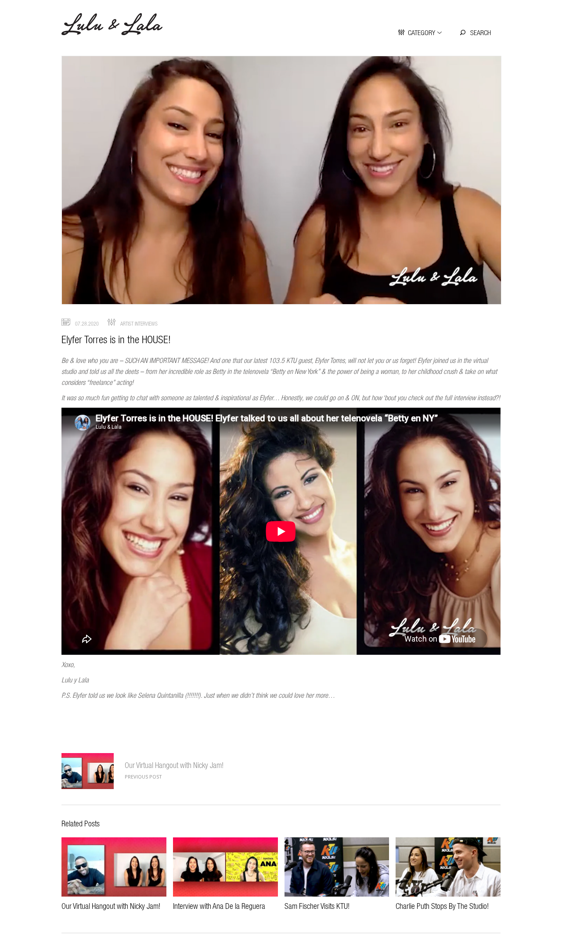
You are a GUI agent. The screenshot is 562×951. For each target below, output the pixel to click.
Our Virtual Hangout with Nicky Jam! (174, 765)
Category (421, 32)
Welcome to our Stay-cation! (87, 771)
